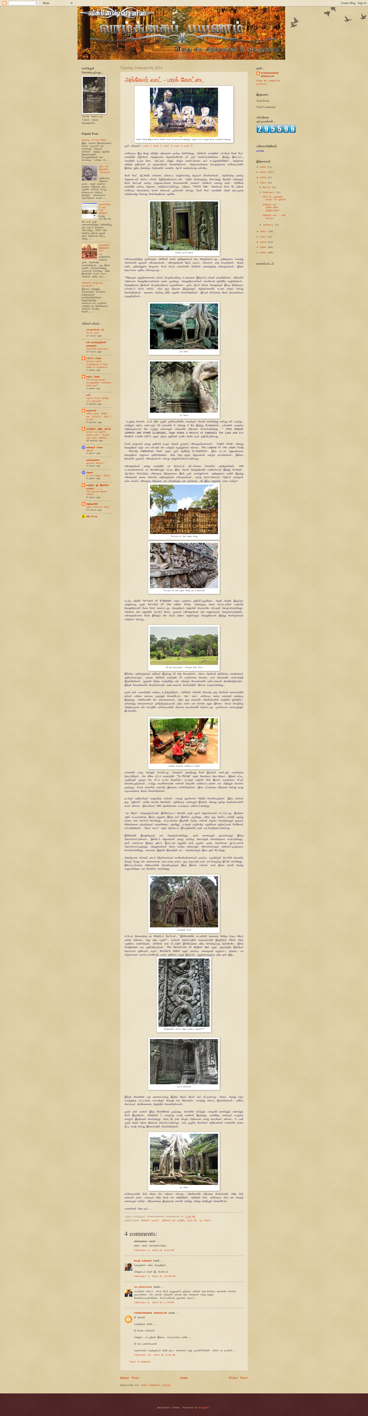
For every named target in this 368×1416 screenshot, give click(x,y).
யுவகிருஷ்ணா (93, 460)
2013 (263, 231)
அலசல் (89, 472)
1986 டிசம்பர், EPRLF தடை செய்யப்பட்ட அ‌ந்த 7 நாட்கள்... (98, 416)
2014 (263, 183)
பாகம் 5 (188, 146)
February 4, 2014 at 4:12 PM (154, 1250)
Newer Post (129, 1378)
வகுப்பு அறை (92, 376)
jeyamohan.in (95, 330)
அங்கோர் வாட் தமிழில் (172, 1220)
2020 (263, 167)
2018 (263, 177)
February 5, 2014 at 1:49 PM (154, 1302)
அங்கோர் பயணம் (149, 1220)
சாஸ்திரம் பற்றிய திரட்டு (98, 429)
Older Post (238, 1378)
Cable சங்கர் (93, 358)
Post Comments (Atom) (156, 1385)
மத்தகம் (89, 450)
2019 (263, 172)
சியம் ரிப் (192, 1220)
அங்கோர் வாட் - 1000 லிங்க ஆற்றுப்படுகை (271, 207)
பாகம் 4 (178, 146)
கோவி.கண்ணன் (143, 1261)
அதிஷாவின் (92, 504)
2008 (263, 252)
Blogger (204, 1407)
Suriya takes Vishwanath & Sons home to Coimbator (97, 364)
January (269, 225)
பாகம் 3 (167, 146)
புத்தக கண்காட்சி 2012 (97, 507)
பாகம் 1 (146, 146)
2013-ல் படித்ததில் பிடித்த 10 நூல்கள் (274, 198)
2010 (263, 242)
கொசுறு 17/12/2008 (94, 140)
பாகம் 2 (157, 146)
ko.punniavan (143, 1287)
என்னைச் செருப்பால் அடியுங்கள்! (92, 284)
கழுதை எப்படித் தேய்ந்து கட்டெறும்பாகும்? (97, 399)
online (260, 151)
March (267, 187)
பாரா (88, 395)
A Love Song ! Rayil (98, 475)
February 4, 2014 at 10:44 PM (154, 1276)
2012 (263, 237)
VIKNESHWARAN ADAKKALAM (150, 1313)
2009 (263, 247)
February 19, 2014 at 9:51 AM (154, 1355)
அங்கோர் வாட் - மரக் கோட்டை (164, 79)
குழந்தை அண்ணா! (95, 463)
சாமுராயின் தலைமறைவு (97, 348)
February (269, 192)
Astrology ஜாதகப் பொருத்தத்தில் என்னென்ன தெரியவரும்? (98, 382)
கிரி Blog (91, 516)
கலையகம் (91, 410)
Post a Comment (140, 1362)
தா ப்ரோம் (205, 1220)
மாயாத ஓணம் (92, 333)
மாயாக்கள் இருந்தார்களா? (104, 248)
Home (184, 1378)
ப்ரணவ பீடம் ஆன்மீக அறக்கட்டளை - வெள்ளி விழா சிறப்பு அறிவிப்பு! (97, 435)
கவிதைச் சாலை (94, 447)
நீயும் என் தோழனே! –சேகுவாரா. (104, 170)
